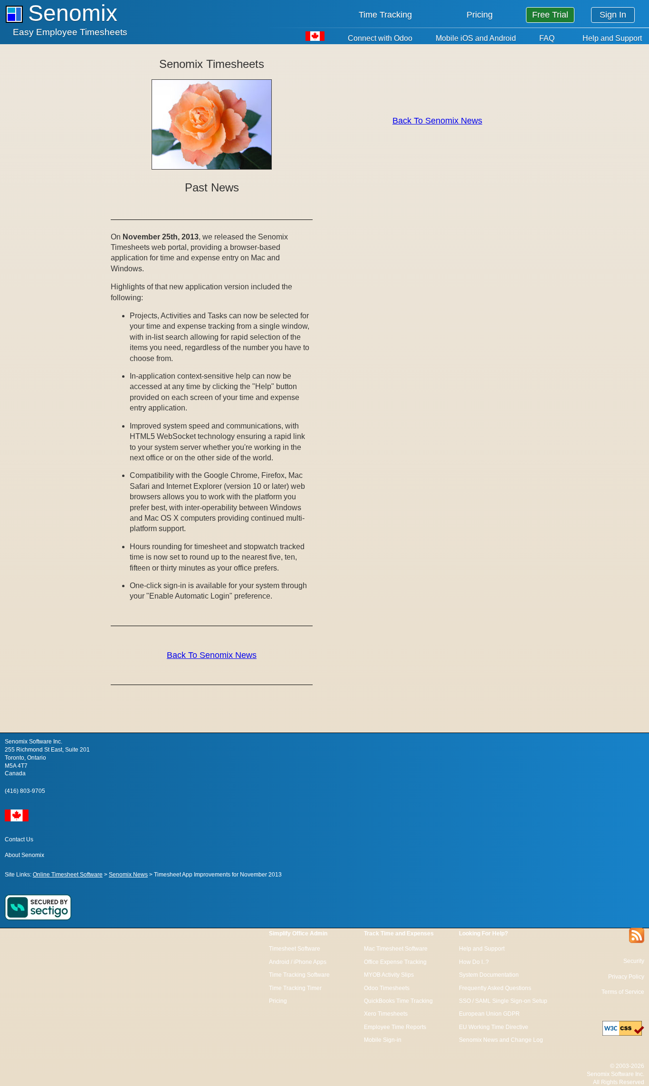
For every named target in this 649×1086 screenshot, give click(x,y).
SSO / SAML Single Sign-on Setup (503, 1001)
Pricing (480, 14)
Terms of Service (622, 992)
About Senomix (24, 855)
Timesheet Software (294, 948)
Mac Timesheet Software (396, 948)
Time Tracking (385, 14)
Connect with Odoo (380, 38)
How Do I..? (474, 962)
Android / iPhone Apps (297, 962)
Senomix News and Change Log (501, 1040)
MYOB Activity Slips (389, 975)
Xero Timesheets (386, 1013)
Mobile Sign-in (382, 1040)
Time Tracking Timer (295, 988)
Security (633, 961)
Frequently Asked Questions (495, 988)
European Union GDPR (489, 1013)
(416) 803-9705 (25, 791)
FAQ (546, 38)
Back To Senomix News (212, 655)
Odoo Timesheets (387, 988)
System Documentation (489, 975)
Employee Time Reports (395, 1027)
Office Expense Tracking (395, 962)
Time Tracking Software (299, 975)
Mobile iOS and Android (476, 38)
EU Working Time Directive (493, 1027)
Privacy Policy (626, 976)
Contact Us (19, 839)
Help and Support (612, 38)
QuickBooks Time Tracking (398, 1001)
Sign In (613, 14)
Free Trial (550, 14)
